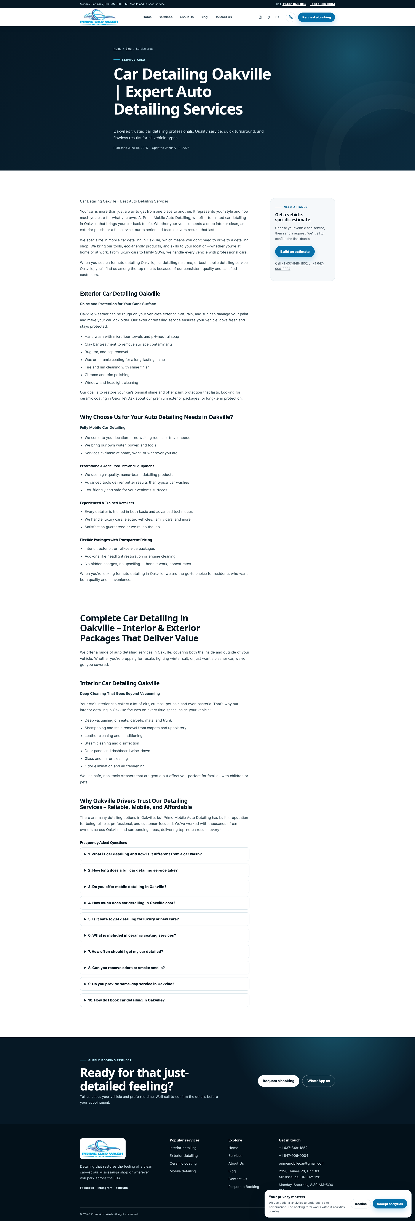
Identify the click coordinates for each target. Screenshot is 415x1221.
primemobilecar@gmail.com (301, 1163)
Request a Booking (243, 1186)
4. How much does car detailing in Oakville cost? (132, 903)
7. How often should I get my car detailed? (125, 951)
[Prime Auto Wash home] (99, 17)
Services (165, 17)
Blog (204, 17)
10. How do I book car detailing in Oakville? (126, 1000)
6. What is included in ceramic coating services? (132, 935)
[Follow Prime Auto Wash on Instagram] (260, 17)
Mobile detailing (183, 1171)
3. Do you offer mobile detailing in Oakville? (127, 887)
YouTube (122, 1187)
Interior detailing (183, 1148)
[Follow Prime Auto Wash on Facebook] (269, 17)
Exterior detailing (184, 1155)
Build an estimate (295, 251)
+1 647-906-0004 (322, 4)
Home (147, 17)
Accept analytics (390, 1204)
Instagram (104, 1187)
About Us (186, 17)
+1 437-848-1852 (294, 4)
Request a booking (316, 17)
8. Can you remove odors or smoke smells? (126, 968)
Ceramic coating (183, 1163)
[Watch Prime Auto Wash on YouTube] (277, 17)
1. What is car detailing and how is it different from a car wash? (145, 854)
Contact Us (223, 17)
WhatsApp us (318, 1081)
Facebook (87, 1187)
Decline (361, 1204)
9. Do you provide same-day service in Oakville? (131, 984)
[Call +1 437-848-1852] (290, 17)
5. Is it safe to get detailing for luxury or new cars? (133, 919)
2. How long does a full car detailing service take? (133, 870)
